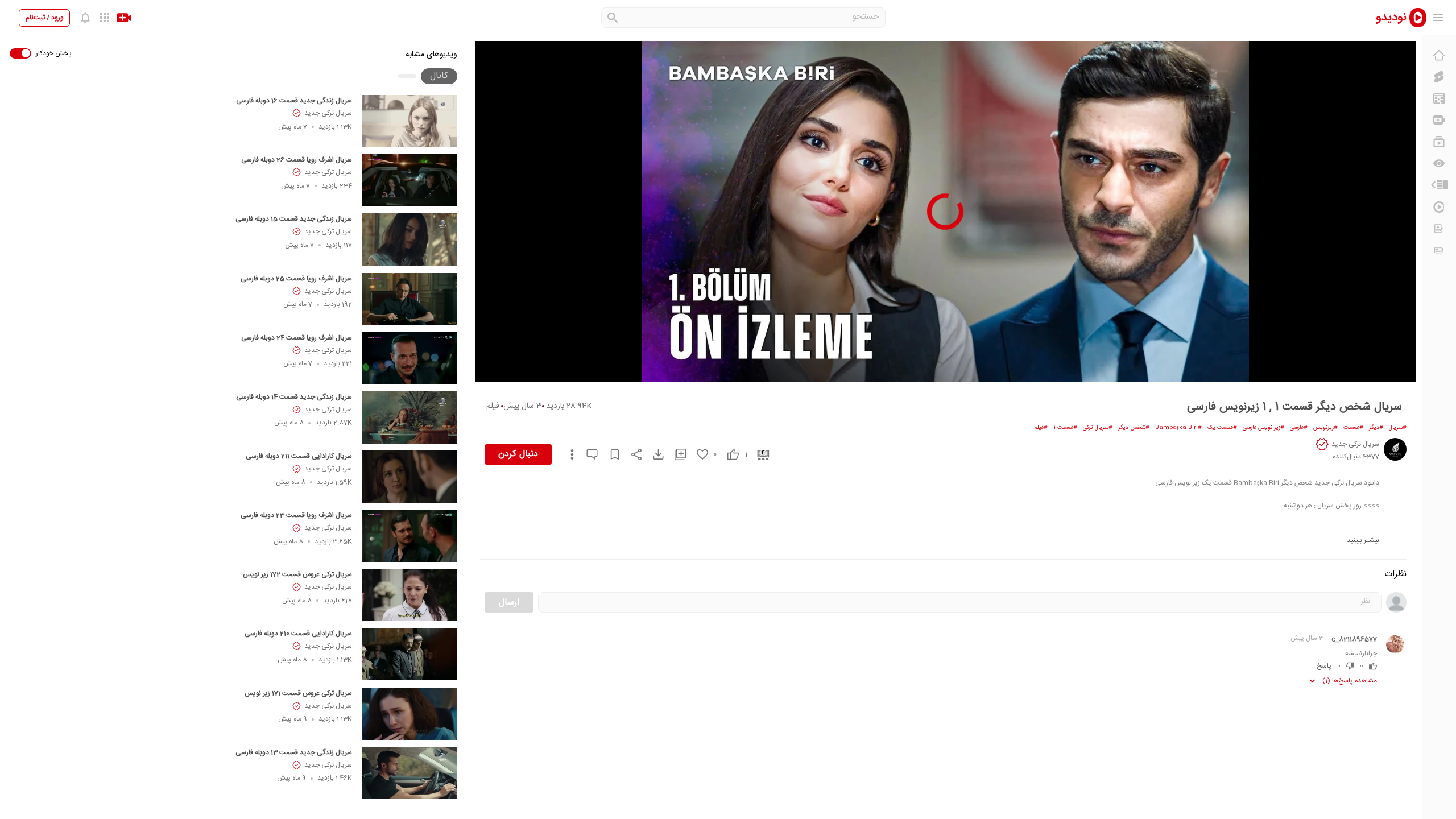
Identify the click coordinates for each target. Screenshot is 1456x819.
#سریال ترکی (1097, 427)
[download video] (653, 454)
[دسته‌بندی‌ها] (1439, 185)
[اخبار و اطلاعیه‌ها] (1439, 250)
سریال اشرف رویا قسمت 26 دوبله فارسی (296, 160)
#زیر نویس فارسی (1263, 427)
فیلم (492, 406)
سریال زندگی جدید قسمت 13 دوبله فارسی (293, 752)
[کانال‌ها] (1439, 120)
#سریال (1398, 427)
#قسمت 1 (1065, 427)
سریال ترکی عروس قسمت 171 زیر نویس (298, 693)
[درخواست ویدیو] (1439, 228)
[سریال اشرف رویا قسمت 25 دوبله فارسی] (409, 299)
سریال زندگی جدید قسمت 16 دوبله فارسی (294, 100)
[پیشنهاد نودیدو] (1439, 98)
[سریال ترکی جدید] (1395, 449)
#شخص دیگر (1133, 427)
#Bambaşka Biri (1178, 427)
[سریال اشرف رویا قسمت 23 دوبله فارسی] (409, 536)
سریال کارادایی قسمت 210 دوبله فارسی (298, 633)
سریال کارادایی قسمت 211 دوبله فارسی (299, 456)
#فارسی (1299, 427)
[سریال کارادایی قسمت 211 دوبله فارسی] (409, 476)
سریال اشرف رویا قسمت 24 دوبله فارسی (296, 338)
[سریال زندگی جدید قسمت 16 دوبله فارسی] (409, 121)
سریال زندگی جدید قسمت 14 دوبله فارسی (294, 397)
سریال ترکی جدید (328, 113)
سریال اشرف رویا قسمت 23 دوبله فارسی (296, 515)
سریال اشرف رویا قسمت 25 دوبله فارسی (296, 278)
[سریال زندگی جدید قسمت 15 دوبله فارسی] (409, 239)
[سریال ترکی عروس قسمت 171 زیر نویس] (409, 714)
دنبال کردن (518, 454)
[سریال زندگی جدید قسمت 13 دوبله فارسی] (409, 773)
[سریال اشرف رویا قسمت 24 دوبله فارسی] (409, 358)
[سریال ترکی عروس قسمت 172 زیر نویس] (409, 595)
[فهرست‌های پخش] (1439, 141)
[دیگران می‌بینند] (1439, 163)
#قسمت (1353, 427)
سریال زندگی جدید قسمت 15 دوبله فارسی (293, 219)
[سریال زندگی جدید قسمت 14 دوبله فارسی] (409, 417)
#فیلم (1041, 427)
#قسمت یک (1222, 427)
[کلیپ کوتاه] (1439, 77)
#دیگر (1376, 427)
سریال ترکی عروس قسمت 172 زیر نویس (297, 574)
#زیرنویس (1325, 427)
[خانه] (1439, 55)
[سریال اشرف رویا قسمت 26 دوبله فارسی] (409, 180)
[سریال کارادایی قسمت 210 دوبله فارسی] (409, 654)
